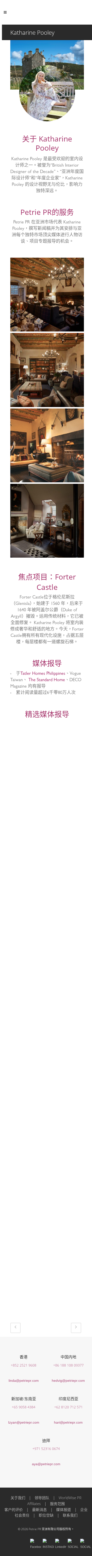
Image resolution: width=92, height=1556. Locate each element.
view (47, 796)
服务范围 (57, 1503)
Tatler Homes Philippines (42, 674)
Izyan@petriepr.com (23, 1422)
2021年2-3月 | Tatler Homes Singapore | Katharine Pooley (47, 1253)
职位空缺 (46, 1515)
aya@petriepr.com (46, 1464)
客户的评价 (13, 1509)
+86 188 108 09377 (68, 1365)
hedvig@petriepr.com (68, 1381)
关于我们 (18, 1497)
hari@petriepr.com (68, 1422)
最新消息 (39, 1509)
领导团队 (42, 1497)
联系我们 (70, 1515)
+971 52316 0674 (46, 1448)
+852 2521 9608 (23, 1365)
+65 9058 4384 (23, 1407)
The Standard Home (46, 680)
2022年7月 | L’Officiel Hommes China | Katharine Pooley (47, 757)
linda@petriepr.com (24, 1381)
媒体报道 (63, 1509)
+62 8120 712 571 (68, 1407)
